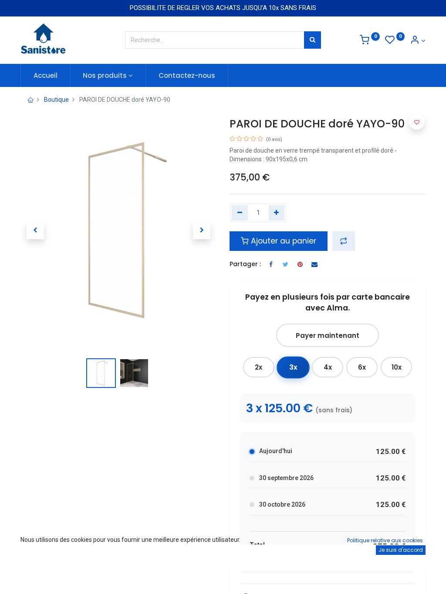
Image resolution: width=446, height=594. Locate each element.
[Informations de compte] (418, 41)
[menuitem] (45, 75)
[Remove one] (240, 213)
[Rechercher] (312, 40)
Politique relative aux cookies (385, 540)
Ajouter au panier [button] (282, 241)
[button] (35, 230)
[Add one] (277, 213)
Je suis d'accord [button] (400, 550)
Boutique (56, 99)
